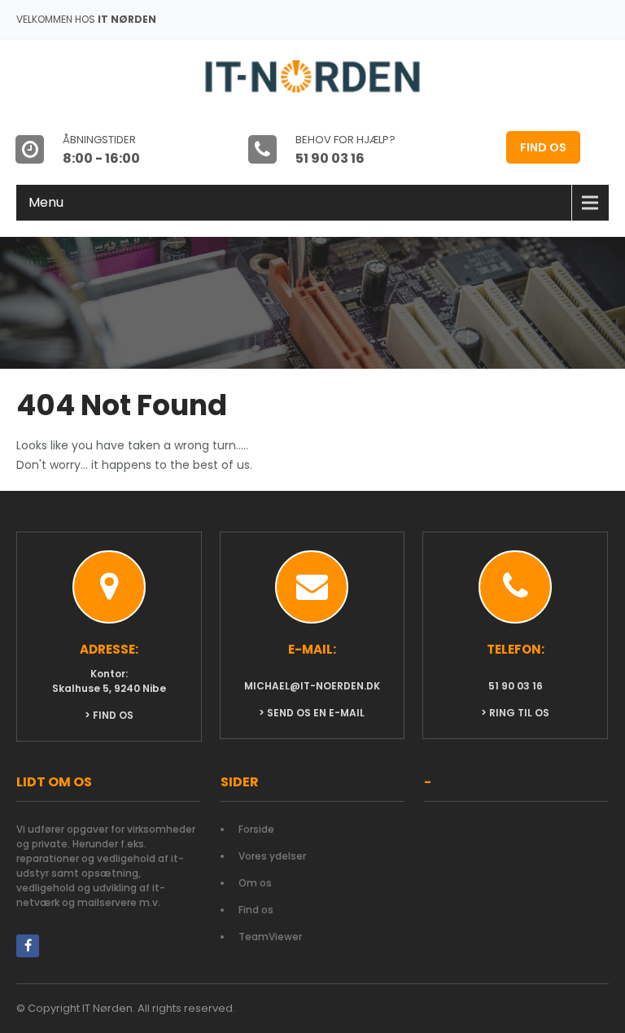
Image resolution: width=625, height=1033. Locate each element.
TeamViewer (270, 936)
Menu (45, 202)
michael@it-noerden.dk (312, 686)
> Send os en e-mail (312, 713)
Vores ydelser (272, 856)
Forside (256, 829)
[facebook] (27, 946)
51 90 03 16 (515, 686)
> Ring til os (515, 713)
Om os (255, 883)
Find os (543, 147)
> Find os (109, 715)
